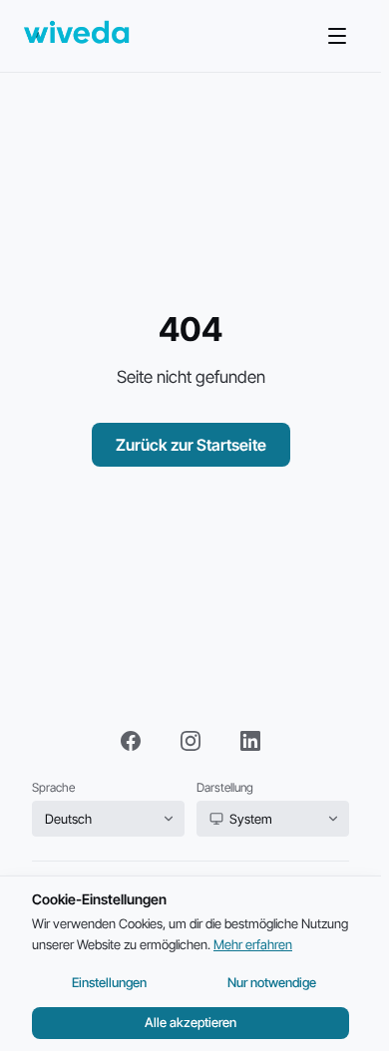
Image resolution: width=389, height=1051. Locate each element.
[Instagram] (190, 741)
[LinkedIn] (250, 741)
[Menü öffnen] (337, 36)
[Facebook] (131, 741)
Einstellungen (109, 982)
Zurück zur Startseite (191, 445)
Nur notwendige (271, 982)
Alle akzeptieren (190, 1022)
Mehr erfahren (252, 944)
